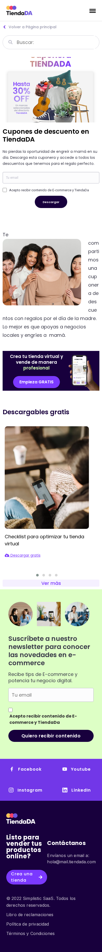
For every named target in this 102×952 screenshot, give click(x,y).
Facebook (30, 769)
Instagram (30, 790)
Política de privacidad (27, 924)
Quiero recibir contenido (51, 736)
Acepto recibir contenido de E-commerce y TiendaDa (49, 190)
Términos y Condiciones (30, 933)
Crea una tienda (22, 877)
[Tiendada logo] (19, 10)
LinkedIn (80, 790)
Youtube (81, 769)
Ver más (51, 583)
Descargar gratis (25, 555)
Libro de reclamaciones (30, 914)
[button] (36, 382)
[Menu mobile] (92, 10)
